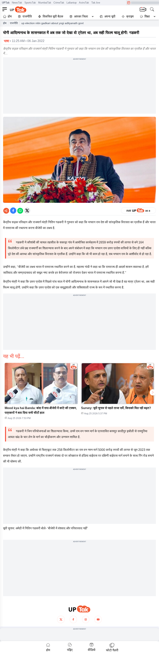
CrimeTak (59, 2)
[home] (79, 609)
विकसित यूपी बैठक (53, 16)
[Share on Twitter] (27, 210)
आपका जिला (81, 16)
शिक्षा (147, 16)
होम (10, 16)
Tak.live (95, 2)
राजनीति (27, 16)
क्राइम (130, 16)
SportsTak (30, 2)
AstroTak (84, 2)
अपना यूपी (109, 16)
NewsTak (17, 2)
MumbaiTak (44, 2)
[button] (80, 16)
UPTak (6, 2)
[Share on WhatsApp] (20, 210)
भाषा (6, 41)
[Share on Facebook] (13, 210)
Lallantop (72, 2)
